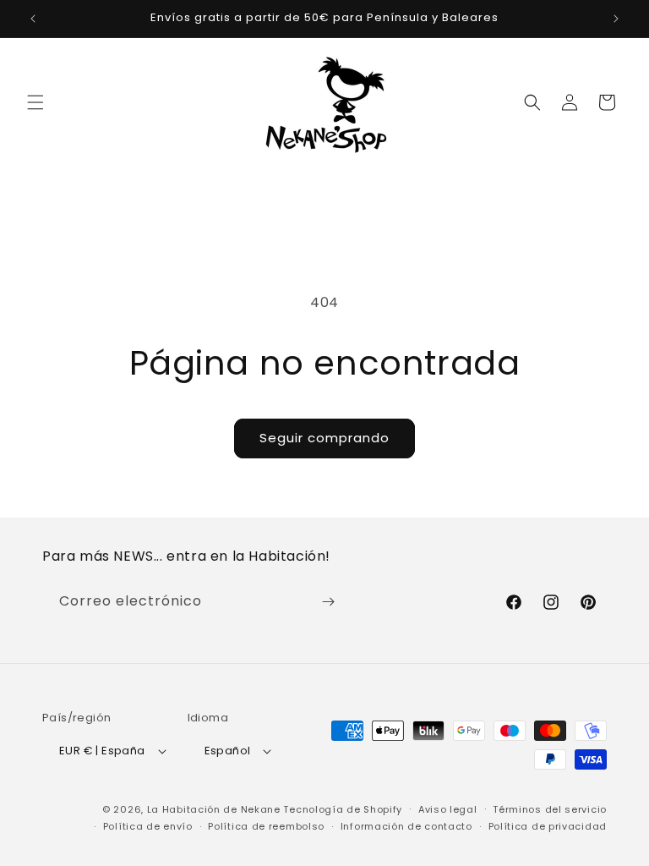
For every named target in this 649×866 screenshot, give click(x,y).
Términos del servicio (550, 809)
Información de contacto (406, 826)
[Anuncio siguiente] (616, 18)
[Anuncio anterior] (33, 18)
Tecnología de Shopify (342, 809)
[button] (35, 102)
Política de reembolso (266, 826)
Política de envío (148, 826)
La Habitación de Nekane (214, 809)
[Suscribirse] (327, 602)
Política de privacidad (547, 826)
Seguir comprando (324, 438)
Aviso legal (447, 809)
